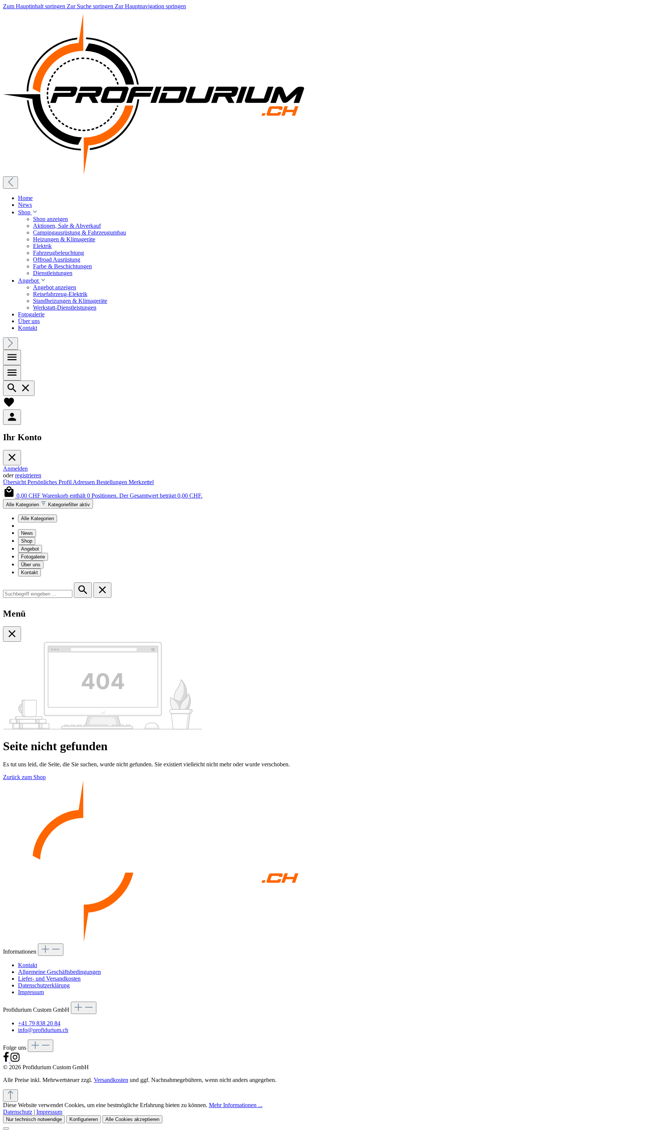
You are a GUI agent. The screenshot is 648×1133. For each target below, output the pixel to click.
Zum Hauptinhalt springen (35, 6)
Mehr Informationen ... (235, 1105)
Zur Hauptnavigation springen (150, 6)
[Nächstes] (10, 343)
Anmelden (15, 468)
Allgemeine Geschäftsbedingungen (59, 972)
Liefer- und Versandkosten (49, 978)
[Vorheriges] (10, 182)
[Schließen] (6, 1128)
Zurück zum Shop (24, 777)
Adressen (84, 482)
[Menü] (12, 357)
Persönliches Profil (50, 482)
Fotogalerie (33, 557)
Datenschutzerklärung (44, 985)
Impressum (31, 992)
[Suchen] (18, 388)
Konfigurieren (83, 1119)
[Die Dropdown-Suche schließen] (102, 590)
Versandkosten (111, 1080)
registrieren (28, 475)
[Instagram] (15, 1060)
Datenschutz (17, 1112)
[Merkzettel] (9, 406)
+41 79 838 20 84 (39, 1023)
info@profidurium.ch (43, 1030)
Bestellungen (112, 482)
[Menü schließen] (12, 457)
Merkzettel (141, 482)
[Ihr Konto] (12, 417)
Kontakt (29, 572)
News (27, 533)
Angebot (30, 549)
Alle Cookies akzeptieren (132, 1119)
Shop (26, 541)
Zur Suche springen (91, 6)
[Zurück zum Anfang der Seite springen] (10, 1095)
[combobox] (37, 594)
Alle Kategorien (37, 518)
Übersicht (15, 482)
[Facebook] (6, 1060)
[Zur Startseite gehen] (153, 173)
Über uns (30, 564)
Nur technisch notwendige (34, 1119)
